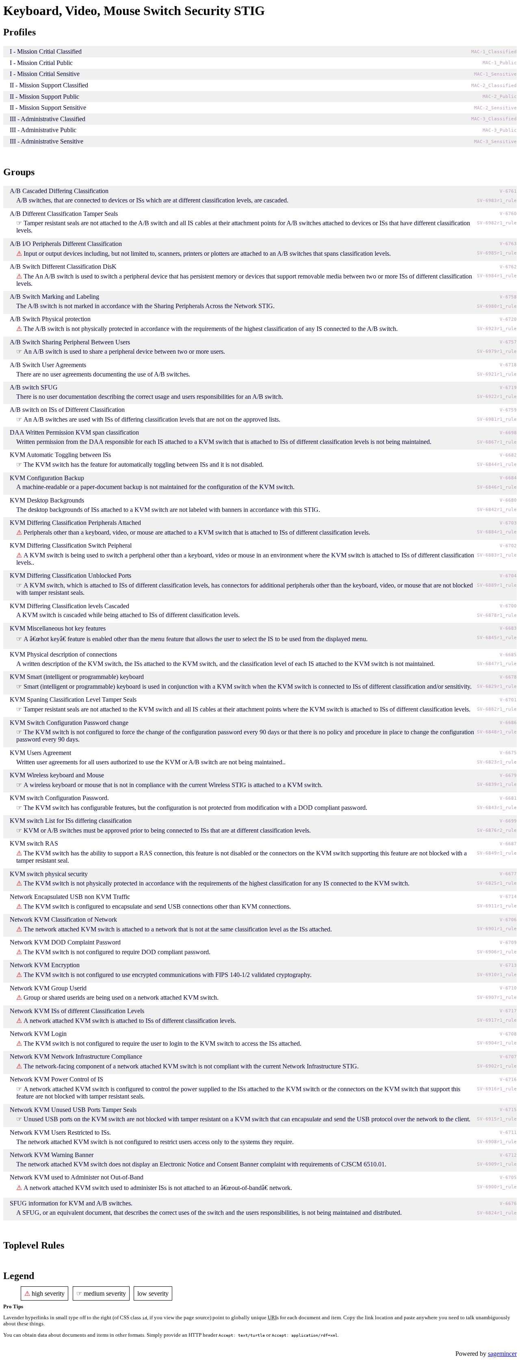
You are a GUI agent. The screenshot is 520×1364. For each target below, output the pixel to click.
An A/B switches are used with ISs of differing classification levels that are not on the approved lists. (152, 419)
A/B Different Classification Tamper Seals (64, 213)
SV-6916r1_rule (497, 1089)
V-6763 (508, 243)
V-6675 (508, 752)
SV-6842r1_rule (497, 509)
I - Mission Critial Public (41, 62)
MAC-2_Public (500, 96)
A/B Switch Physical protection (50, 318)
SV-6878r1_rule (497, 615)
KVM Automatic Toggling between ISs (60, 454)
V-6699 (508, 821)
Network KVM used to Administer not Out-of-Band (76, 1177)
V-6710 (508, 988)
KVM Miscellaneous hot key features (58, 628)
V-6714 (508, 896)
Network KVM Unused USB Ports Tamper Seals (73, 1109)
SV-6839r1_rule (497, 784)
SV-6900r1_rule (497, 1187)
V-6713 (508, 965)
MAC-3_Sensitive (495, 141)
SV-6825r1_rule (497, 883)
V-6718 (508, 365)
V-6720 (508, 319)
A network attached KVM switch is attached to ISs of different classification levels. (130, 1020)
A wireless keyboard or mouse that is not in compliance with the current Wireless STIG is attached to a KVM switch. (173, 784)
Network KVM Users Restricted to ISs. (60, 1132)
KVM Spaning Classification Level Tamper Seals (73, 699)
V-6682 (508, 455)
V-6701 (508, 700)
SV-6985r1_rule (497, 253)
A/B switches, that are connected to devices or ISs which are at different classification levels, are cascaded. (152, 200)
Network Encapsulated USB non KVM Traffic (70, 896)
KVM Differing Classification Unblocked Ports (70, 575)
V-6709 (508, 942)
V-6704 (508, 576)
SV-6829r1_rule (497, 686)
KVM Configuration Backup (47, 477)
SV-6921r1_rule (497, 374)
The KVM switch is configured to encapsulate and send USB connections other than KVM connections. (157, 906)
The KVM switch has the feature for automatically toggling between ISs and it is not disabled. (144, 464)
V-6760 (508, 213)
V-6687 (508, 843)
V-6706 (508, 919)
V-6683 (508, 628)
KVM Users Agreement (40, 752)
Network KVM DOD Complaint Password (65, 942)
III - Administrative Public (43, 129)
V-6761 (508, 191)
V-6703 (508, 523)
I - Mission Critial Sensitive (45, 73)
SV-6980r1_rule (497, 306)
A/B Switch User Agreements (48, 364)
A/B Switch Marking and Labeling (54, 296)
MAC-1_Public (500, 62)
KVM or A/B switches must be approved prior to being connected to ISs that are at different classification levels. (167, 830)
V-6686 (508, 722)
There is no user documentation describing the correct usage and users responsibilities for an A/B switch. (149, 396)
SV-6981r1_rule (497, 419)
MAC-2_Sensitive (495, 108)
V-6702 (508, 545)
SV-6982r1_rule (497, 223)
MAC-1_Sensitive (495, 74)
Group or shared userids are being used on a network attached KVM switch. (121, 997)
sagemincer (502, 1353)
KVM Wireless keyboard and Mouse (57, 775)
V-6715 (508, 1109)
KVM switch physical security (49, 873)
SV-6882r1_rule (497, 709)
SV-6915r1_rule (497, 1119)
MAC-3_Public (500, 130)
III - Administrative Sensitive (46, 141)
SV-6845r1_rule (497, 637)
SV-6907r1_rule (497, 997)
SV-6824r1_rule (497, 1213)
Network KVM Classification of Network (63, 919)
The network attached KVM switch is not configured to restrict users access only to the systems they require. (155, 1141)
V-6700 (508, 606)
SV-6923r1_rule (497, 328)
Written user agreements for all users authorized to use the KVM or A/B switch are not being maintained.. (151, 762)
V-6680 (508, 500)
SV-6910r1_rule (497, 974)
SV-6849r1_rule (497, 853)
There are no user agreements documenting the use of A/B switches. (103, 374)
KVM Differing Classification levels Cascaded (69, 606)
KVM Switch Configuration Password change (69, 722)
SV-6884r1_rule (497, 532)
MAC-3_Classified (494, 119)
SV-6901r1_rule (497, 928)
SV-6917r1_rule (497, 1020)
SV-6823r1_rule (497, 762)
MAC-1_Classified (494, 51)
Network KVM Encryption (45, 965)
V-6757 (508, 342)
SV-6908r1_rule (497, 1141)
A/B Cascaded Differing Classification (59, 190)
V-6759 (508, 410)
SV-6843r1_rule (497, 807)
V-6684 (508, 478)
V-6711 (508, 1132)
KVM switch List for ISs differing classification (71, 820)
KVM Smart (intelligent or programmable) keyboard (77, 676)
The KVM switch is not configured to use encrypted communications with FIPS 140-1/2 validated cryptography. (168, 974)
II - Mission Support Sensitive (48, 107)
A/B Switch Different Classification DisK (63, 266)
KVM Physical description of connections (63, 654)
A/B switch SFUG (34, 387)
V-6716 (508, 1079)
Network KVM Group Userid (48, 988)
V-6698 (508, 432)
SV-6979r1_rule (497, 351)
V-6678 (508, 677)
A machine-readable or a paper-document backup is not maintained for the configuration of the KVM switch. (155, 486)
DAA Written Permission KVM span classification (74, 432)
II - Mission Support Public (44, 96)
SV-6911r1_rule (497, 906)
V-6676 (508, 1203)
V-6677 (508, 874)
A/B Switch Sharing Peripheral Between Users (70, 342)
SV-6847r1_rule (497, 663)
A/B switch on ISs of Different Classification (67, 409)
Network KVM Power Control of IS (56, 1079)
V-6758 (508, 297)
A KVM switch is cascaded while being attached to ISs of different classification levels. (128, 614)
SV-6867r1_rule (497, 442)
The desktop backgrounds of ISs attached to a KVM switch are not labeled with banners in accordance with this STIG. (168, 509)
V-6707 (508, 1056)
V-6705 (508, 1177)
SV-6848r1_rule (497, 732)
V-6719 (508, 387)
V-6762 (508, 267)
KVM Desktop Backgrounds (47, 500)
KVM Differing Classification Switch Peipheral (71, 545)
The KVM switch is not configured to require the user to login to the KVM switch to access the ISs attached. (162, 1043)
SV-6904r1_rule (497, 1043)
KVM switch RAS (34, 843)
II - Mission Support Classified (49, 85)
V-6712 (508, 1155)
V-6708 (508, 1034)
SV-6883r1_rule (497, 555)
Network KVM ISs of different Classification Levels (77, 1010)
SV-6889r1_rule (497, 585)
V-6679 (508, 775)
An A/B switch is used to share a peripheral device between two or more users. (124, 351)
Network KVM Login (38, 1033)
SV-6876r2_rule (497, 830)
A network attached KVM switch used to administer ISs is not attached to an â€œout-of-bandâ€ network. (158, 1187)
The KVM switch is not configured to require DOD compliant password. (117, 951)
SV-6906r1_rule (497, 952)
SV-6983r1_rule (497, 200)
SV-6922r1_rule (497, 396)
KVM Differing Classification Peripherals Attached (75, 522)
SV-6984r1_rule (497, 275)
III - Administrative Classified (47, 118)
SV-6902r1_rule (497, 1066)
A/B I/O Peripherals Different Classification (66, 243)
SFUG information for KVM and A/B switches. (71, 1203)
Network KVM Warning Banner (51, 1154)
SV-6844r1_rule (497, 464)
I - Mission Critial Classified (46, 51)
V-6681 (508, 798)
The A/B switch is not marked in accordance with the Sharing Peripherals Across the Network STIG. (145, 305)
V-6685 (508, 654)
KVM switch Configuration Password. (59, 797)
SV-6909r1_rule (497, 1164)
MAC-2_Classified (494, 85)
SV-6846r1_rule (497, 487)
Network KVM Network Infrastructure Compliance (76, 1056)
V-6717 (508, 1011)
